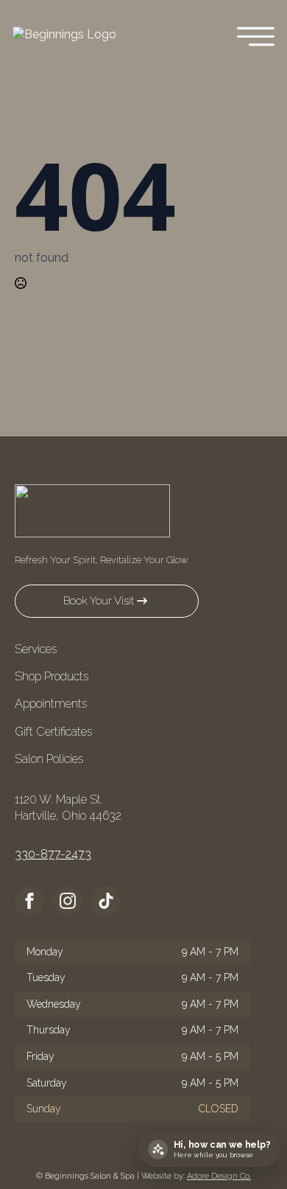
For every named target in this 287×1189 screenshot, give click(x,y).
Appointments (51, 704)
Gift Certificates (53, 732)
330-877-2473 (53, 854)
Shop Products (51, 676)
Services (36, 649)
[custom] (106, 901)
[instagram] (67, 901)
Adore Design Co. (219, 1176)
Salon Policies (49, 759)
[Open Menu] (255, 38)
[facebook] (29, 901)
